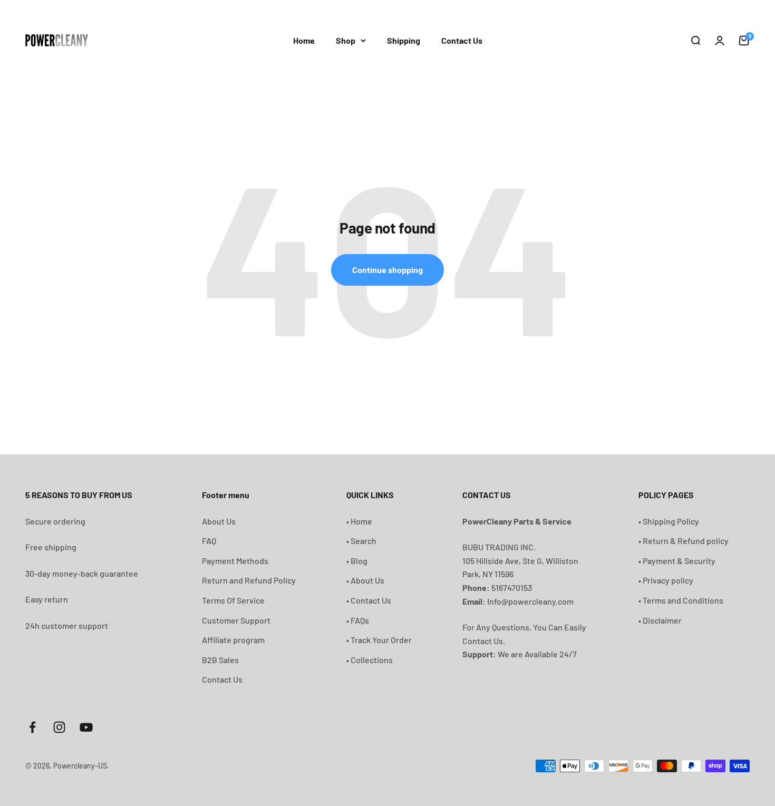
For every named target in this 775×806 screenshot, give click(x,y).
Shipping (403, 40)
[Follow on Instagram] (59, 727)
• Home (359, 521)
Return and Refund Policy (249, 580)
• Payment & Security (676, 561)
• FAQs (357, 620)
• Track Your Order (379, 640)
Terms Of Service (233, 600)
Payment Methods (235, 561)
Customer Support (236, 620)
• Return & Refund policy (683, 541)
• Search (361, 541)
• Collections (369, 660)
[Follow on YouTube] (86, 727)
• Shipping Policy (668, 521)
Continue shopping (387, 270)
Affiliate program (233, 640)
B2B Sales (220, 660)
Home (304, 40)
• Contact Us (368, 600)
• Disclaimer (660, 620)
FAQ (209, 541)
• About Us (365, 580)
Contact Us (461, 40)
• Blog (356, 561)
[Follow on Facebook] (32, 727)
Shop (345, 40)
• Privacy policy (665, 580)
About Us (219, 521)
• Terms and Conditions (680, 600)
